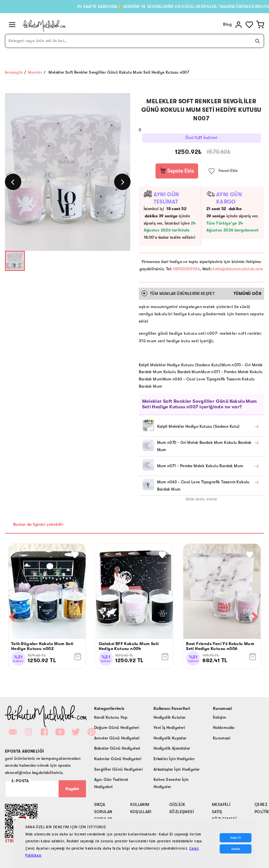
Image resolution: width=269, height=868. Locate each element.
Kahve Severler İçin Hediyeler (171, 783)
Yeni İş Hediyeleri (169, 727)
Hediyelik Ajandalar (172, 748)
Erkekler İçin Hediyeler (174, 759)
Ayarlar (235, 849)
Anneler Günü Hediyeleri (117, 738)
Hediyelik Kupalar (170, 738)
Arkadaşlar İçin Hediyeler (177, 769)
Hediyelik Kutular (170, 717)
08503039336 (186, 269)
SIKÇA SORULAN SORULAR (103, 811)
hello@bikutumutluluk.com (238, 269)
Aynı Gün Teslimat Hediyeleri (111, 783)
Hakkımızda (224, 727)
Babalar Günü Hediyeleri (117, 748)
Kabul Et (235, 837)
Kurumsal (221, 738)
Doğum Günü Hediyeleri (116, 727)
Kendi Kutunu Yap (110, 717)
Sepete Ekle (180, 171)
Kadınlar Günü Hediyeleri (118, 759)
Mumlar (35, 72)
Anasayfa (14, 72)
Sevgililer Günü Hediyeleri (118, 769)
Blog (227, 24)
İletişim (219, 717)
